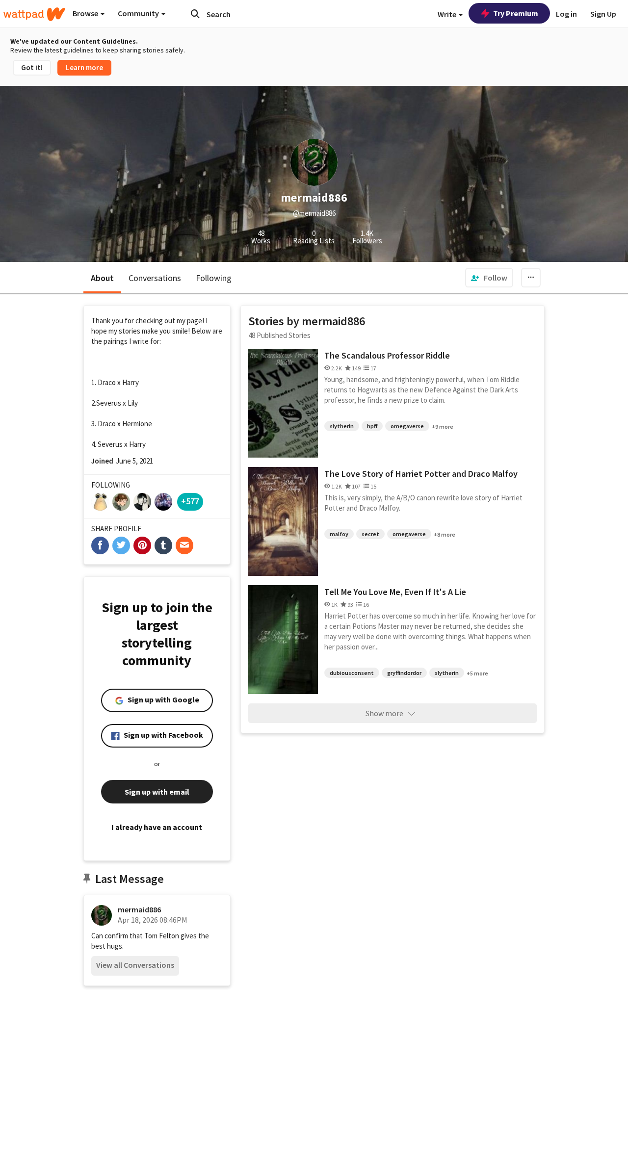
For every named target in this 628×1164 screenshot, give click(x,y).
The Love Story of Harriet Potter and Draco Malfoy (421, 473)
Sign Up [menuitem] (603, 14)
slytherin (342, 426)
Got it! (32, 67)
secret (370, 534)
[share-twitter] (121, 545)
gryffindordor (404, 672)
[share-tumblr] (163, 545)
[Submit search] (195, 14)
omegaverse (407, 426)
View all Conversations (135, 965)
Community (139, 13)
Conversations (155, 278)
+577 (190, 501)
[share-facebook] (100, 545)
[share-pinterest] (142, 545)
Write (448, 14)
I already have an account (156, 827)
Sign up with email (157, 792)
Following (214, 278)
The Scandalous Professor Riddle (387, 355)
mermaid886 (139, 909)
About (102, 278)
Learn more (84, 67)
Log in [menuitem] (566, 14)
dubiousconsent (352, 672)
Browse (86, 13)
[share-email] (184, 545)
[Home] (34, 14)
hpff (372, 426)
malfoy (339, 534)
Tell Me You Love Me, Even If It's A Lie (395, 591)
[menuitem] (489, 277)
